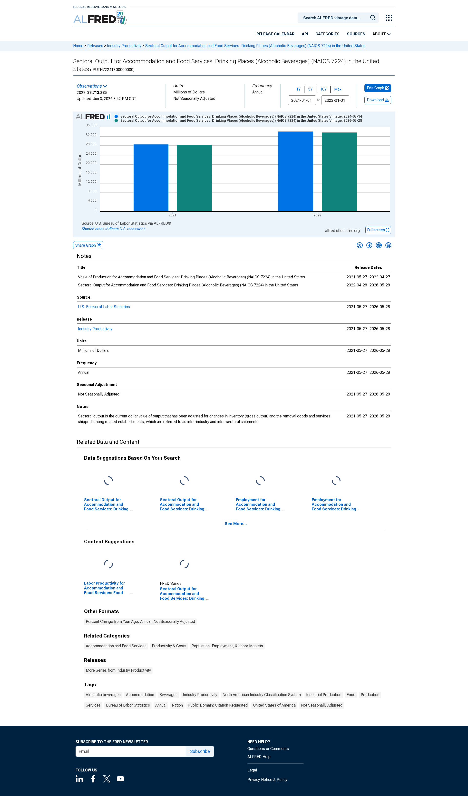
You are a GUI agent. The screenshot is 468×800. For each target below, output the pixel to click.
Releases (95, 45)
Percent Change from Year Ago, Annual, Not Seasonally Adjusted (140, 621)
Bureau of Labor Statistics (128, 705)
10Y (323, 89)
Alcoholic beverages (103, 694)
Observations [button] (90, 86)
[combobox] (339, 17)
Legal (252, 770)
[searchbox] (339, 18)
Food (351, 694)
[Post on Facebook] (369, 245)
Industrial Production (323, 694)
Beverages (168, 694)
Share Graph (86, 245)
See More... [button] (236, 523)
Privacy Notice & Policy (267, 779)
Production (370, 694)
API (305, 34)
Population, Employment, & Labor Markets (227, 646)
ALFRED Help (259, 756)
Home (78, 45)
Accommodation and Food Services (116, 646)
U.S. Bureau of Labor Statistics (104, 306)
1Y (298, 89)
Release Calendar (275, 34)
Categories (327, 34)
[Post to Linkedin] (388, 245)
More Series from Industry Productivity (118, 670)
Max (337, 89)
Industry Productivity (124, 45)
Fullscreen (376, 230)
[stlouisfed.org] (99, 6)
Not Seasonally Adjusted (321, 705)
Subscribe (200, 751)
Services (93, 705)
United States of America (274, 705)
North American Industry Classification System (262, 694)
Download (376, 100)
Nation (177, 705)
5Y (310, 89)
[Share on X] (360, 245)
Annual (160, 705)
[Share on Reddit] (379, 245)
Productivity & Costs (169, 646)
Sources (356, 34)
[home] (100, 18)
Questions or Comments (268, 748)
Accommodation (140, 694)
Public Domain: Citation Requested (218, 705)
